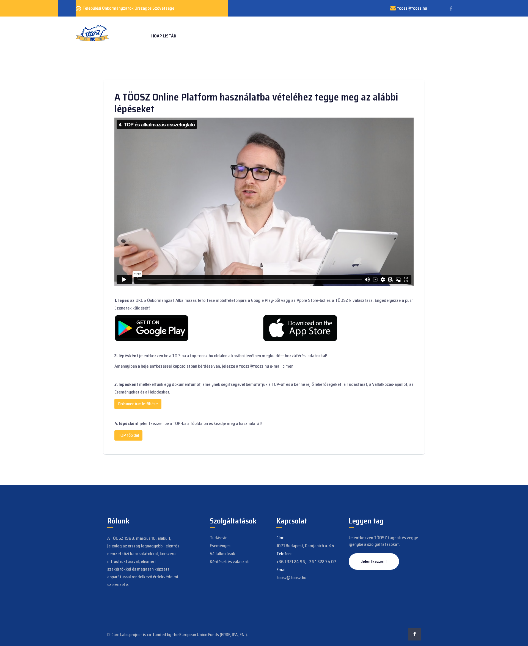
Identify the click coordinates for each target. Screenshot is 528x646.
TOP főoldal (128, 435)
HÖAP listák (163, 35)
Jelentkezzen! (374, 561)
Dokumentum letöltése (138, 403)
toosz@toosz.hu (412, 8)
